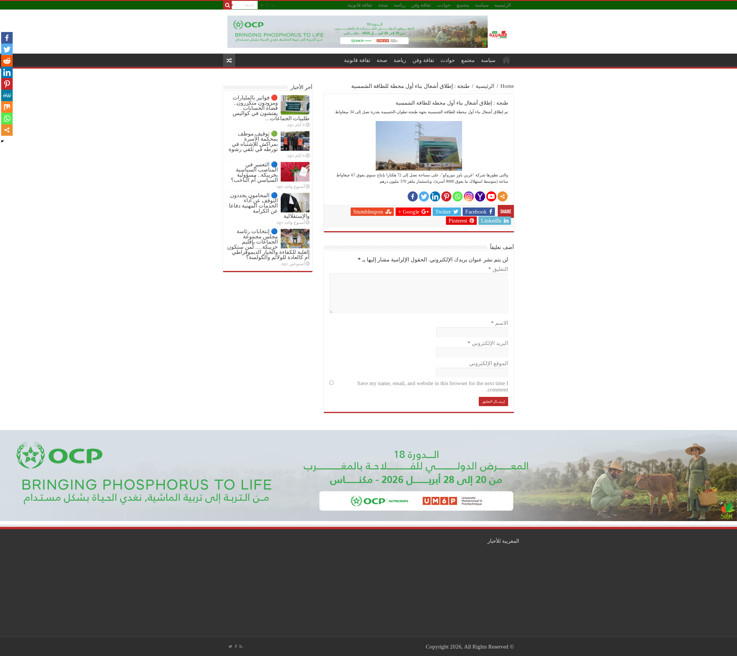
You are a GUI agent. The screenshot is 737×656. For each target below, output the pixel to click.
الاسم (499, 323)
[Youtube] (491, 196)
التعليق (498, 269)
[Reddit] (7, 61)
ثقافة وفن (421, 5)
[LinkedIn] (435, 196)
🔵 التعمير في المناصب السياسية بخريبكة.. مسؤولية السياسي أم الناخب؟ (254, 172)
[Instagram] (469, 196)
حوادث (444, 5)
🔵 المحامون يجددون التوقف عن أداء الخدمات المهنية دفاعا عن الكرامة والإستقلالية (269, 205)
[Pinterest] (446, 196)
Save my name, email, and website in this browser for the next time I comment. (432, 386)
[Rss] (272, 5)
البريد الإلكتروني (488, 343)
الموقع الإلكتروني (488, 363)
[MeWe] (7, 95)
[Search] (227, 5)
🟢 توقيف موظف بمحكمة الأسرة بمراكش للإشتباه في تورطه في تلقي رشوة (253, 141)
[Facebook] (267, 5)
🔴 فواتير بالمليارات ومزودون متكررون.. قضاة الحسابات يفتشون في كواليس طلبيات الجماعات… (271, 108)
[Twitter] (262, 5)
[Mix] (7, 107)
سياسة (482, 5)
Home (507, 86)
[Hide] (2, 141)
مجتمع (463, 5)
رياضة (399, 5)
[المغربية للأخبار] (499, 34)
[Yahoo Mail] (480, 196)
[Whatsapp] (458, 196)
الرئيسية (502, 5)
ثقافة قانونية (359, 5)
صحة (383, 5)
